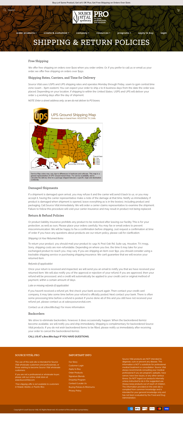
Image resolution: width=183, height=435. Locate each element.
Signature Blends (77, 376)
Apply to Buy (146, 33)
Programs (123, 33)
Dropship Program (77, 380)
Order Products (26, 33)
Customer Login (76, 365)
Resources (102, 33)
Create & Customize (56, 33)
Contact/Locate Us (78, 383)
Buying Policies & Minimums (82, 387)
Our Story (73, 362)
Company (82, 33)
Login (164, 33)
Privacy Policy (75, 390)
